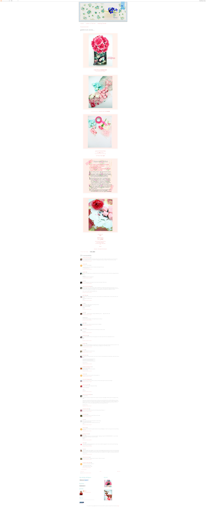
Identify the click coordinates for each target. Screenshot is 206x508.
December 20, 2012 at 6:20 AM (87, 269)
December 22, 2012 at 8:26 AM (87, 454)
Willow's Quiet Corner (86, 457)
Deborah (84, 328)
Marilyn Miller (85, 414)
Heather (84, 442)
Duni (83, 303)
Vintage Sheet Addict (86, 408)
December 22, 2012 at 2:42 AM (87, 446)
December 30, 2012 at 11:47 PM (87, 459)
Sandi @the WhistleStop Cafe (87, 366)
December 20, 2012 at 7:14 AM (87, 309)
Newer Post (82, 471)
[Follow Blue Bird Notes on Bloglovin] (84, 480)
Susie (83, 281)
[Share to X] (92, 251)
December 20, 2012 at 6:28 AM (87, 283)
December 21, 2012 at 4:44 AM (87, 406)
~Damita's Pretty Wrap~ (86, 257)
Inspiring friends (102, 23)
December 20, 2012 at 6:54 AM (87, 292)
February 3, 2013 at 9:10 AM (87, 467)
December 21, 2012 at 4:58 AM (87, 411)
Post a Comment (84, 469)
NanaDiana (84, 343)
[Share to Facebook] (93, 251)
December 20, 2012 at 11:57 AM (87, 352)
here (100, 244)
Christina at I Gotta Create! (87, 462)
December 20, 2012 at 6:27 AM (87, 278)
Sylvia (83, 419)
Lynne (83, 312)
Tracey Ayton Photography (86, 379)
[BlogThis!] (91, 251)
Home (82, 23)
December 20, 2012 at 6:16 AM (87, 261)
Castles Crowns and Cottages (87, 286)
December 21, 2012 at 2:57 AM (87, 391)
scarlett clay (84, 427)
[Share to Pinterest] (94, 251)
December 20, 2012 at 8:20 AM (87, 332)
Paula (83, 449)
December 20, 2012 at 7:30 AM (87, 314)
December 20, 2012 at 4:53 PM (87, 376)
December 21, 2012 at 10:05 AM (87, 424)
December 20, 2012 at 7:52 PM (87, 381)
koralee (85, 491)
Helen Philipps (85, 295)
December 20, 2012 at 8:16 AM (87, 320)
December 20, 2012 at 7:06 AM (87, 300)
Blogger (118, 505)
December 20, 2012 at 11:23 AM (87, 347)
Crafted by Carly (85, 335)
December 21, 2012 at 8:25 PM (87, 440)
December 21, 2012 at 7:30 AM (87, 416)
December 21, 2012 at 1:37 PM (87, 431)
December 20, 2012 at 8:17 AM (87, 325)
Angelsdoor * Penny (85, 433)
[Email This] (90, 251)
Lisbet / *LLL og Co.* (86, 384)
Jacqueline (84, 272)
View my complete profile (87, 492)
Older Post (118, 471)
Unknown (84, 264)
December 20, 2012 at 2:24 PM (87, 371)
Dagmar (84, 323)
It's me (84, 349)
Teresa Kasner (85, 355)
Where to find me (90, 23)
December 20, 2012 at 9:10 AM (87, 340)
